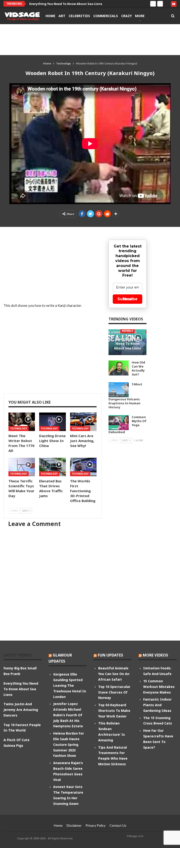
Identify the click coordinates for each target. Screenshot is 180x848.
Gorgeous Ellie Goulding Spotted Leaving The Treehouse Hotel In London (69, 685)
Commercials (105, 16)
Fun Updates (110, 655)
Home (50, 16)
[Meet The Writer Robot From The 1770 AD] (21, 422)
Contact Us (117, 825)
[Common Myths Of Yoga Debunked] (119, 422)
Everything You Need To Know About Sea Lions (65, 4)
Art (62, 16)
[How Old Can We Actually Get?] (119, 367)
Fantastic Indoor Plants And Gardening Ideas (157, 705)
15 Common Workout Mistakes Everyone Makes (159, 686)
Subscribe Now (127, 299)
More (140, 16)
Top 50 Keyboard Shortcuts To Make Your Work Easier (114, 710)
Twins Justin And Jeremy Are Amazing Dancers (21, 709)
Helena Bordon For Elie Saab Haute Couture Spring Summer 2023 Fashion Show (68, 744)
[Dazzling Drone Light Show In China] (52, 422)
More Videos (155, 655)
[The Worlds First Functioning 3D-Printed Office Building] (83, 467)
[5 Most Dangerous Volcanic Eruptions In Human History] (119, 389)
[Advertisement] (90, 39)
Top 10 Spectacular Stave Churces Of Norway (114, 692)
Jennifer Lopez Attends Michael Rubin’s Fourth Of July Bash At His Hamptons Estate (68, 715)
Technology (18, 428)
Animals (127, 330)
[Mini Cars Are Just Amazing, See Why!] (83, 422)
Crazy (126, 16)
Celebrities (79, 16)
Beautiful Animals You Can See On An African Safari (113, 674)
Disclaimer (74, 825)
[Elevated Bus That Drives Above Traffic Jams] (52, 467)
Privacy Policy (95, 825)
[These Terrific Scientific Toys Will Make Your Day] (21, 467)
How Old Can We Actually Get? (138, 368)
